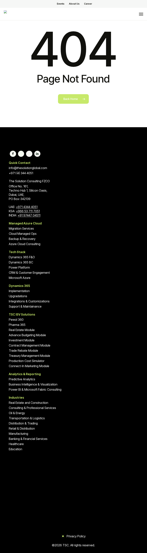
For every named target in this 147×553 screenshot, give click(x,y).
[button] (141, 14)
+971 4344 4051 (27, 207)
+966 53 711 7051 (28, 211)
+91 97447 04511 (29, 215)
